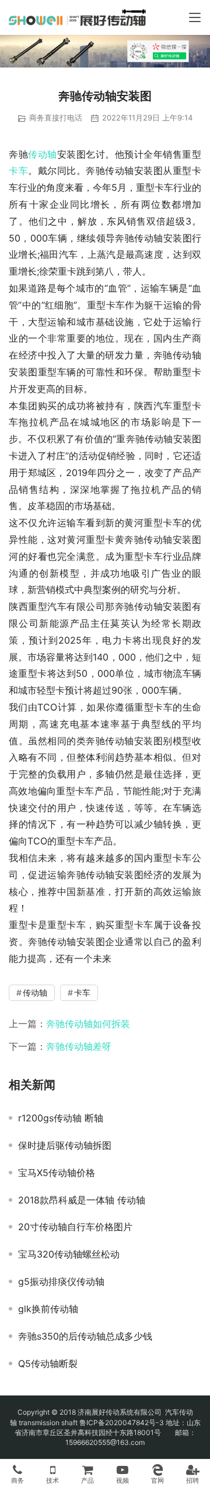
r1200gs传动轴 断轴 (60, 1118)
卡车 (18, 170)
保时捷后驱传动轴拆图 (64, 1145)
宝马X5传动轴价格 (56, 1172)
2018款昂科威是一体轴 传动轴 (81, 1200)
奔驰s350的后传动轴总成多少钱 (85, 1336)
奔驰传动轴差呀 (78, 1046)
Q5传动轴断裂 (48, 1363)
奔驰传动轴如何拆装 (88, 1023)
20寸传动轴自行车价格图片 (75, 1226)
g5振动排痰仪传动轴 (61, 1281)
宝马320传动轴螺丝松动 (69, 1254)
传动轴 (42, 154)
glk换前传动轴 (48, 1309)
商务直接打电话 (55, 117)
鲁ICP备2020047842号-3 (121, 1422)
